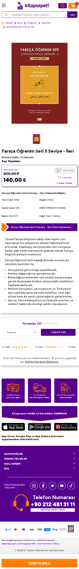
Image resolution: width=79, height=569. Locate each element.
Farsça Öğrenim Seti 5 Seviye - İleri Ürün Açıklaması (41, 227)
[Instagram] (34, 488)
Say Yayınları (11, 161)
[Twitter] (52, 488)
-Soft (19, 550)
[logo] (33, 6)
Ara (72, 15)
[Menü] (4, 5)
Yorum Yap (68, 170)
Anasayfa (9, 23)
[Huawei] (65, 427)
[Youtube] (62, 488)
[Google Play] (39, 427)
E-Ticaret (29, 550)
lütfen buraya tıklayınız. (42, 362)
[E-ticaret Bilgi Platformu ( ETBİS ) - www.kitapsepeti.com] (71, 530)
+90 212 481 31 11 (53, 504)
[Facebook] (43, 488)
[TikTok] (71, 488)
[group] (39, 83)
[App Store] (13, 427)
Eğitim (20, 23)
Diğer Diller (46, 23)
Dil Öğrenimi (32, 23)
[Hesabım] (62, 5)
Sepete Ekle (39, 563)
